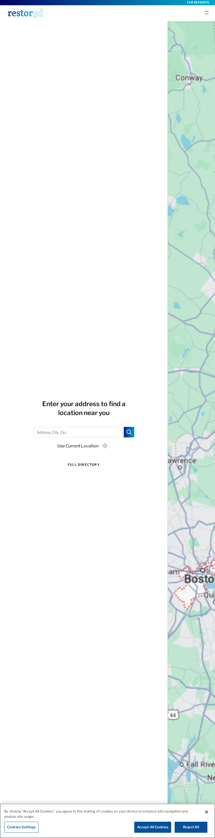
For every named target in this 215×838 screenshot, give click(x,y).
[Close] (206, 812)
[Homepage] (25, 13)
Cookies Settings (21, 827)
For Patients (198, 2)
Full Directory (84, 465)
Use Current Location (78, 445)
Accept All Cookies (152, 827)
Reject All (191, 827)
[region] (107, 821)
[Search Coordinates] (129, 432)
